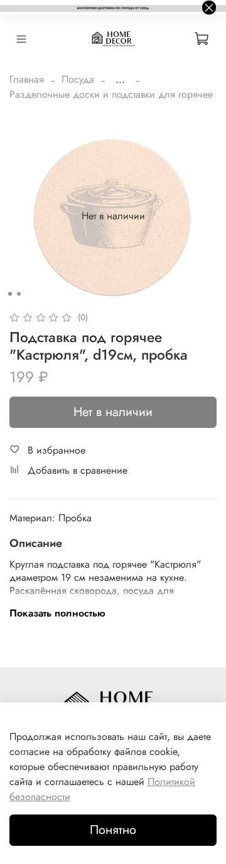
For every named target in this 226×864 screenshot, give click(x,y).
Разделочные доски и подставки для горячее (111, 94)
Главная (26, 79)
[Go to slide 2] (19, 294)
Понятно (113, 830)
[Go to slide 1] (10, 294)
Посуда (78, 79)
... (120, 79)
